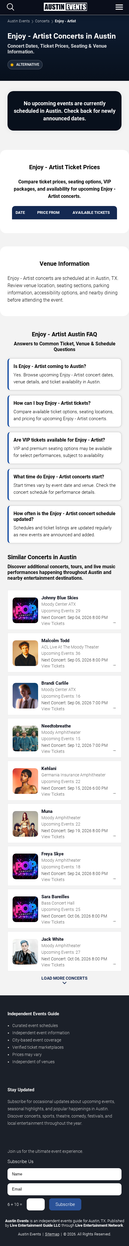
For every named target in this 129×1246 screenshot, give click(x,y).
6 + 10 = (15, 1204)
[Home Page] (65, 7)
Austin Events (19, 21)
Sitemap (52, 1234)
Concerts (42, 21)
